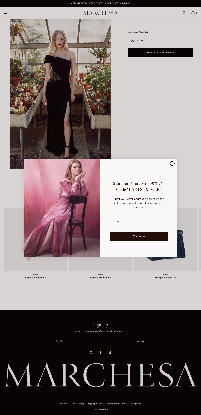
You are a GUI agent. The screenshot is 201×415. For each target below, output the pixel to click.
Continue (139, 236)
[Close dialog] (172, 163)
